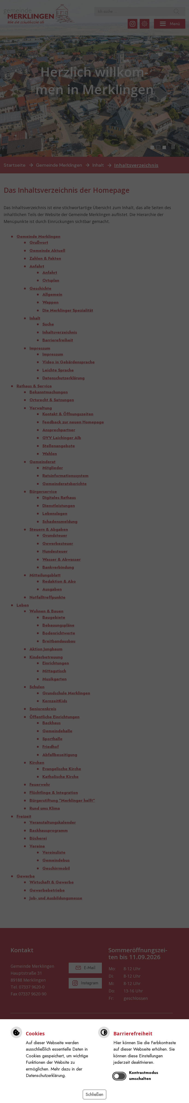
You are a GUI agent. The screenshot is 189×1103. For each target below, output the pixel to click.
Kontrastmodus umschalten (143, 1076)
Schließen (94, 1094)
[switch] (119, 1076)
